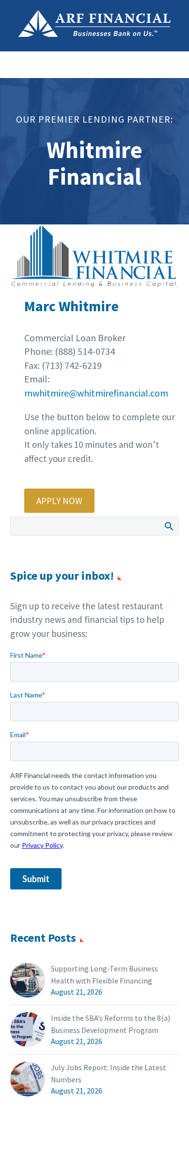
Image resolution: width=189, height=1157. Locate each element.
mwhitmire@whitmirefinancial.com (96, 393)
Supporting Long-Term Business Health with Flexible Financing (104, 974)
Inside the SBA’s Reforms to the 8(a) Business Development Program (110, 1024)
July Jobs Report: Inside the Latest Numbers (108, 1073)
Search (168, 526)
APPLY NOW (59, 501)
